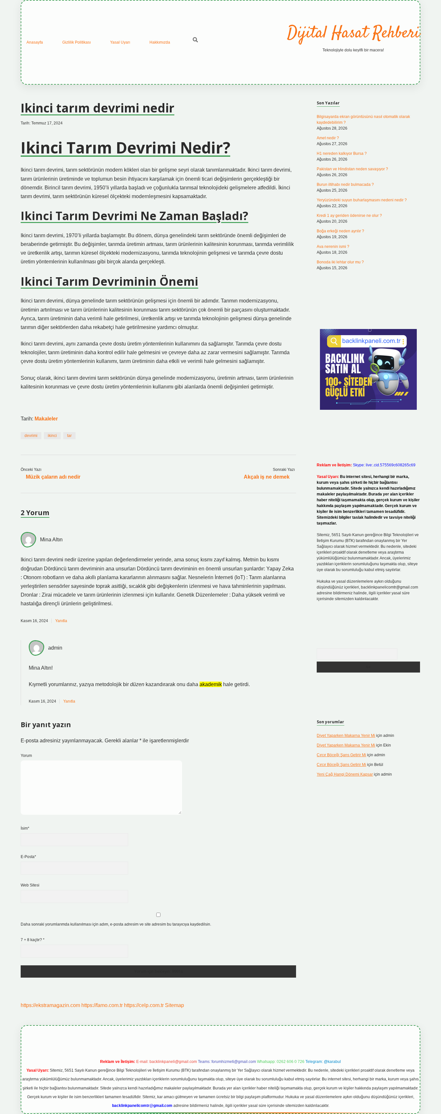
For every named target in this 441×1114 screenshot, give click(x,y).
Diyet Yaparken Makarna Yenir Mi (346, 735)
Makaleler (46, 418)
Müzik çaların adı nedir (53, 477)
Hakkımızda (159, 42)
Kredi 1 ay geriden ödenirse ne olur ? (349, 215)
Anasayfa (34, 42)
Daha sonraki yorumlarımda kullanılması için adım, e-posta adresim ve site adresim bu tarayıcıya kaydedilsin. (116, 924)
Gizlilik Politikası (76, 42)
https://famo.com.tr (102, 1005)
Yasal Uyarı (120, 42)
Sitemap (174, 1005)
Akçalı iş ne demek (267, 477)
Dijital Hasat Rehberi (353, 33)
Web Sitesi (30, 885)
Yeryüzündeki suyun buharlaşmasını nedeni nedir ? (362, 200)
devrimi (31, 435)
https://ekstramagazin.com (50, 1005)
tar (69, 435)
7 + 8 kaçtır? (33, 940)
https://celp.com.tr (144, 1005)
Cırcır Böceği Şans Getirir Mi (341, 755)
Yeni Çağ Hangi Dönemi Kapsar (345, 774)
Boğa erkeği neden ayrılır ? (340, 231)
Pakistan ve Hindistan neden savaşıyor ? (352, 169)
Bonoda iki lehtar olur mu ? (340, 262)
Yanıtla (61, 621)
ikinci (52, 435)
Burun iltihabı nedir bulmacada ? (345, 184)
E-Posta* (28, 856)
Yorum (26, 755)
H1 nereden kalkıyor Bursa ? (342, 153)
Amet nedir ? (328, 138)
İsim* (25, 828)
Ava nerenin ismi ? (333, 246)
